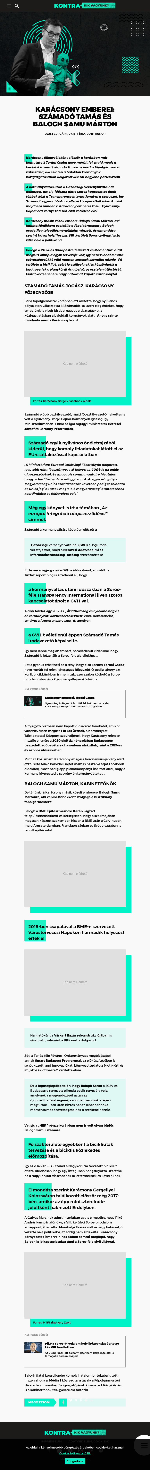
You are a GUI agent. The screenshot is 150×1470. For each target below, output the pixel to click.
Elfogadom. (75, 1461)
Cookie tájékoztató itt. (75, 1453)
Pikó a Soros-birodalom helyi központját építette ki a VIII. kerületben (82, 1345)
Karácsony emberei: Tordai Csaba (70, 698)
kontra (67, 5)
